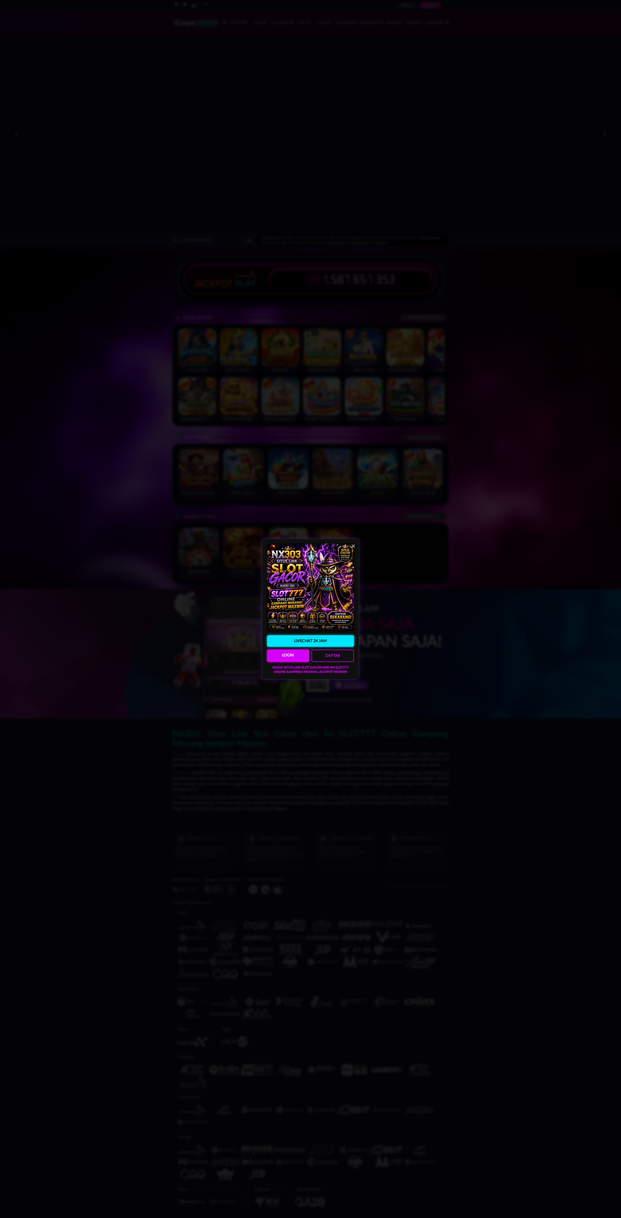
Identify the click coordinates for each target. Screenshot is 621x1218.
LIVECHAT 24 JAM (310, 641)
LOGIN (288, 655)
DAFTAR (332, 656)
